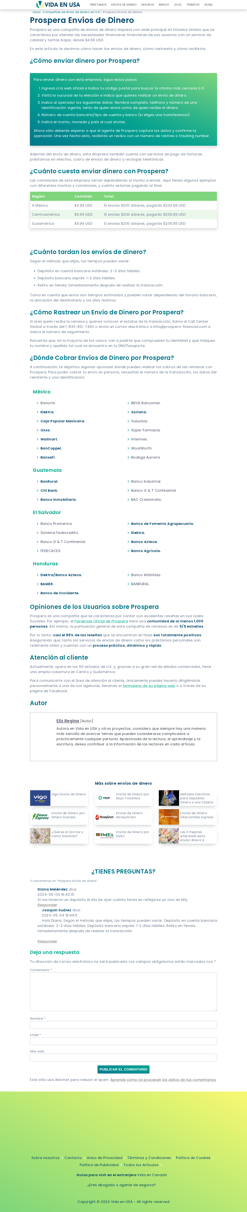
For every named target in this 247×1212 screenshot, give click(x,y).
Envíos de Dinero (124, 5)
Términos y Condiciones (149, 1157)
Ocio (178, 5)
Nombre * (38, 1018)
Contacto (73, 1157)
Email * (35, 1035)
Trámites (193, 5)
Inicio (37, 12)
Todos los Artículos (141, 1164)
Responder (47, 904)
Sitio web (37, 1051)
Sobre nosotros (45, 1157)
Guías (208, 5)
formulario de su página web (149, 685)
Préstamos (98, 5)
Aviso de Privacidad (105, 1157)
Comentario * (41, 970)
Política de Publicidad (99, 1164)
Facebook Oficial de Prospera (101, 621)
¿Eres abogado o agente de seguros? (121, 1185)
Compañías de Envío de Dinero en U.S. (72, 12)
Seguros (147, 5)
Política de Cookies (193, 1157)
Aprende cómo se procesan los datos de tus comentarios (163, 1079)
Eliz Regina (68, 721)
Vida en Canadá (152, 1174)
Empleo (164, 5)
